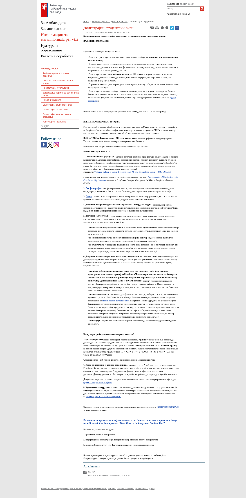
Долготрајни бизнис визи (55, 109)
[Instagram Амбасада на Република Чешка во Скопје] (56, 142)
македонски (173, 4)
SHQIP (45, 126)
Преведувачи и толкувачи (56, 88)
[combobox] (183, 8)
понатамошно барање (178, 14)
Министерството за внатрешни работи (103, 396)
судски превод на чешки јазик (115, 300)
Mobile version (141, 488)
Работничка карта (52, 100)
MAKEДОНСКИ (120, 21)
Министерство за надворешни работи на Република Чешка (68, 488)
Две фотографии (94, 188)
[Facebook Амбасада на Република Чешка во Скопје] (44, 142)
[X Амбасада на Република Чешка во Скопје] (50, 142)
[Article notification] (152, 27)
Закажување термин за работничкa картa (61, 94)
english (183, 4)
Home (86, 21)
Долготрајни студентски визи (57, 105)
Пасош (89, 196)
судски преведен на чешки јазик (97, 382)
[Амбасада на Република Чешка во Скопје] (58, 4)
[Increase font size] (167, 27)
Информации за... (101, 21)
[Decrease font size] (162, 27)
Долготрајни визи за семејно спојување (57, 115)
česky (191, 4)
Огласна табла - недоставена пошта (58, 81)
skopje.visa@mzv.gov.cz (167, 406)
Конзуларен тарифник (54, 121)
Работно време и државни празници (56, 74)
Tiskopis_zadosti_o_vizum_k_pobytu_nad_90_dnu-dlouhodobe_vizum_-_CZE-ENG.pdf (132, 171)
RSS (153, 488)
